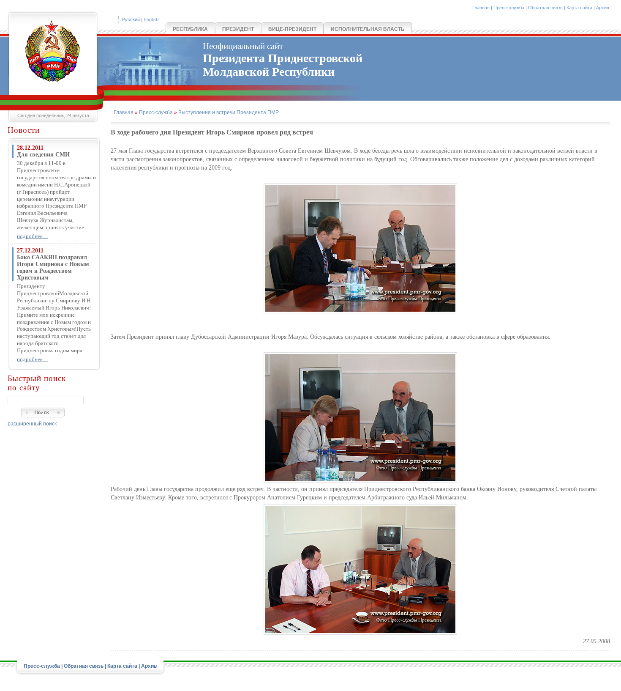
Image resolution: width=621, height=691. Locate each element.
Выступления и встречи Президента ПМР (228, 112)
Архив (602, 7)
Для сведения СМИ (43, 154)
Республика (190, 29)
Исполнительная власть (368, 29)
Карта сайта (579, 7)
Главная (481, 7)
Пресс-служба (508, 7)
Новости (24, 130)
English (151, 19)
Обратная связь (545, 7)
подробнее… (32, 236)
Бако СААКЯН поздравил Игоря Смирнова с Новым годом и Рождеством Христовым (53, 267)
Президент (238, 29)
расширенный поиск (32, 424)
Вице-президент (292, 29)
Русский (131, 19)
